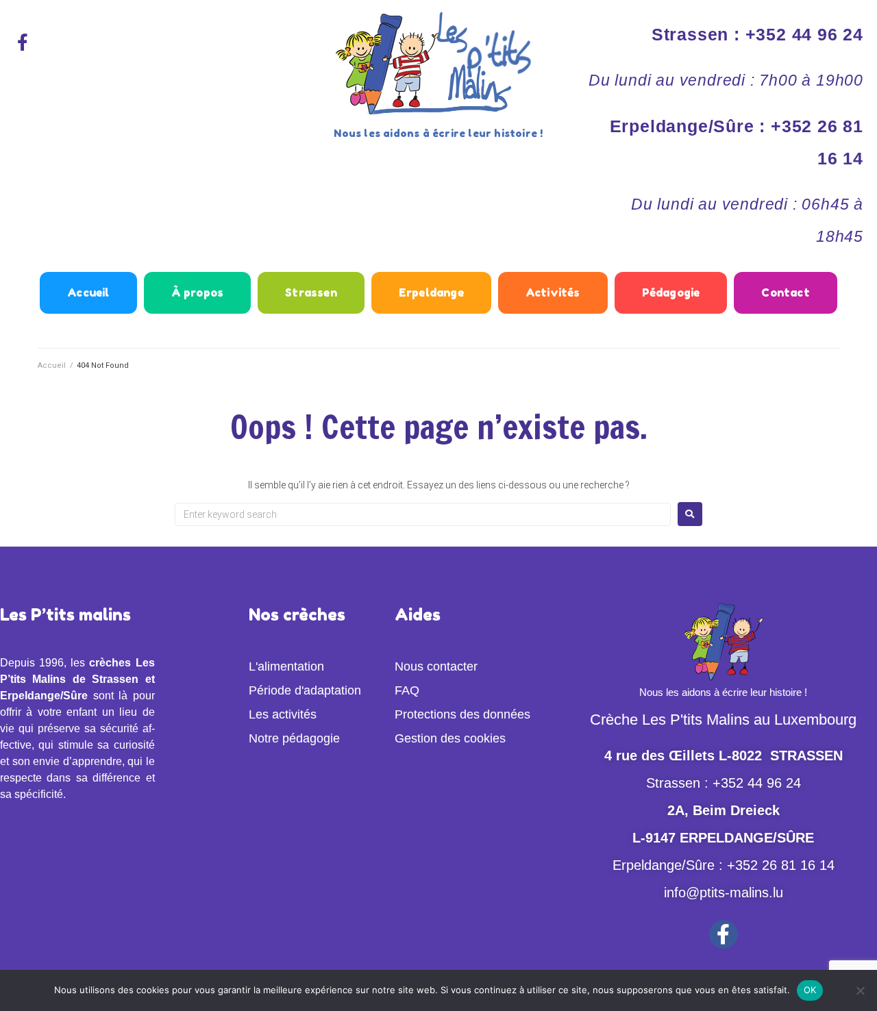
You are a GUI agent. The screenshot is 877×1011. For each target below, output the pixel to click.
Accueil (52, 365)
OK (810, 989)
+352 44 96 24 (757, 782)
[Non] (860, 990)
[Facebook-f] (22, 42)
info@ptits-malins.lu (723, 892)
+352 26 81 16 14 (781, 865)
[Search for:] (423, 514)
